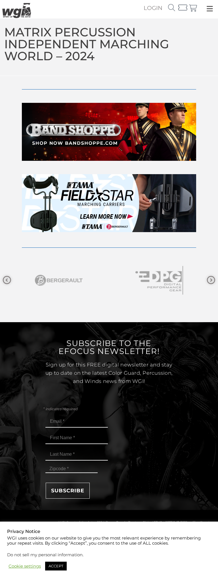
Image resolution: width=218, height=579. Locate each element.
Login (153, 8)
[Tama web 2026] (109, 230)
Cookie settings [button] (25, 566)
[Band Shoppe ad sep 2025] (109, 159)
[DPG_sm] (61, 280)
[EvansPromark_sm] (162, 280)
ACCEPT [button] (56, 566)
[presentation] (7, 280)
